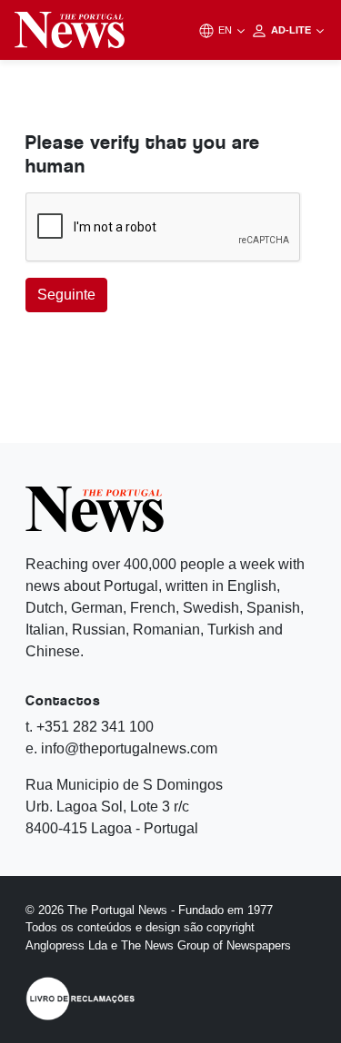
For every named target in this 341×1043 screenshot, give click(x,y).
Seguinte (66, 294)
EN (226, 30)
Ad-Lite (292, 30)
